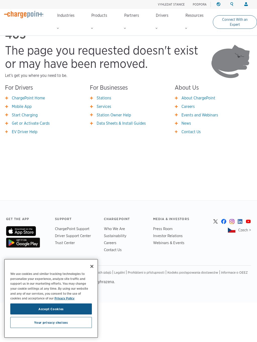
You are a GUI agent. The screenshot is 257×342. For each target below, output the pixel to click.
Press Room (163, 228)
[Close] (91, 266)
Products (99, 15)
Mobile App (22, 106)
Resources (194, 15)
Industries (66, 15)
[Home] (24, 14)
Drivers (162, 15)
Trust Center (65, 242)
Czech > (244, 230)
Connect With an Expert (235, 22)
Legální (119, 272)
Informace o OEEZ (234, 272)
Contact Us (191, 131)
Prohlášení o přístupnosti (146, 272)
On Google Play (23, 243)
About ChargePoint (198, 98)
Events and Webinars (199, 115)
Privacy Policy (64, 298)
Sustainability (115, 235)
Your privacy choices (51, 322)
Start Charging (25, 115)
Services (104, 106)
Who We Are (114, 228)
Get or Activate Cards (31, 123)
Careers (188, 106)
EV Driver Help (24, 131)
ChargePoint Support (72, 228)
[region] (51, 298)
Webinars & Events (168, 242)
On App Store (21, 231)
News (186, 123)
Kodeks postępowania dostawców (192, 272)
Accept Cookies (51, 309)
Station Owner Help (114, 115)
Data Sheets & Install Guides (121, 123)
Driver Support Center (73, 235)
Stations (104, 98)
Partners (131, 15)
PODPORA (200, 4)
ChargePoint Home (28, 98)
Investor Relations (168, 235)
